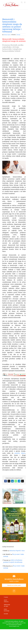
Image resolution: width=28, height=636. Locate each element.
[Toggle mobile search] (21, 2)
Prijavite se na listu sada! (14, 585)
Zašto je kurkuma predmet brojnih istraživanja (12, 561)
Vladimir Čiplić (7, 34)
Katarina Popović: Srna (17, 551)
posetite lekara (20, 453)
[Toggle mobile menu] (25, 2)
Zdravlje (18, 34)
